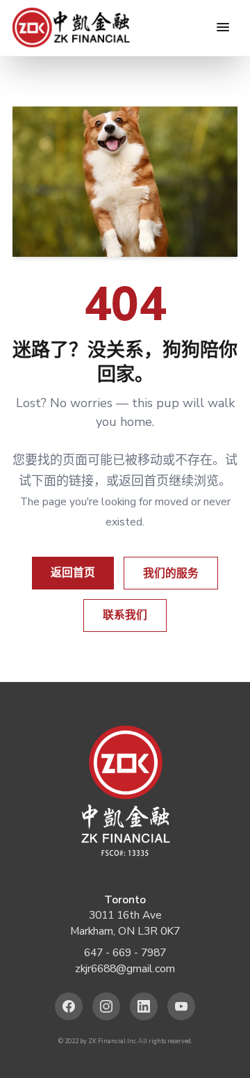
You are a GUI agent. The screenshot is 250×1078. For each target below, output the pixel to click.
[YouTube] (181, 1006)
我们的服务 (171, 573)
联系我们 (125, 615)
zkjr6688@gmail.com (125, 968)
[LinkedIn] (144, 1006)
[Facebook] (69, 1006)
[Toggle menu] (223, 27)
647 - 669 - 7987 (125, 952)
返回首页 (73, 572)
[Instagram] (106, 1006)
